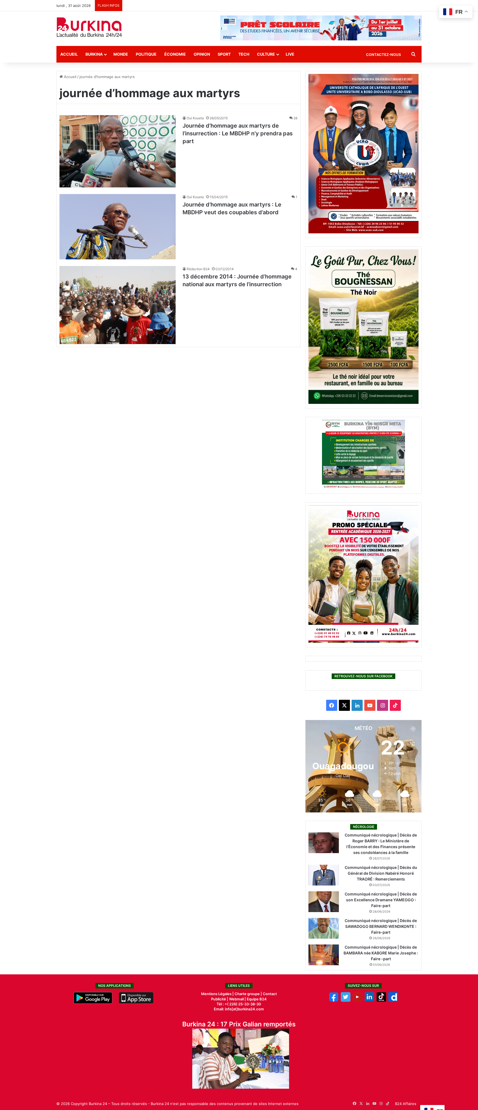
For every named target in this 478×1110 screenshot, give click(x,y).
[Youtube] (357, 1000)
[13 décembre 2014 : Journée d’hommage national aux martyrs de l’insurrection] (117, 305)
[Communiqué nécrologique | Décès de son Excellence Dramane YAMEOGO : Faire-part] (323, 901)
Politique (146, 54)
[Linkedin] (369, 1000)
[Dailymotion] (393, 1000)
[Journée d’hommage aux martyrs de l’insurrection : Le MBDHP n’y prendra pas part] (117, 151)
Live (290, 54)
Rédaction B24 (198, 269)
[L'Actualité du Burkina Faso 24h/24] (89, 27)
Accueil (69, 54)
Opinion (202, 54)
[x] (345, 1000)
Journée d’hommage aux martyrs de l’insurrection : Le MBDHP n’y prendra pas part (238, 133)
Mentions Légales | (218, 994)
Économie (175, 54)
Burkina (94, 54)
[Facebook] (334, 1000)
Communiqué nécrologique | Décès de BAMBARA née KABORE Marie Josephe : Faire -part (381, 953)
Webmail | (237, 999)
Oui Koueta (195, 118)
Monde (120, 54)
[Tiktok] (381, 1000)
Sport (224, 54)
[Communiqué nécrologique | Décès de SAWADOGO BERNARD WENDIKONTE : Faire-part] (323, 928)
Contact (270, 994)
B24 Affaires (405, 1103)
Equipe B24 (256, 999)
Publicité (218, 999)
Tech (243, 54)
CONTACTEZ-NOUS (383, 54)
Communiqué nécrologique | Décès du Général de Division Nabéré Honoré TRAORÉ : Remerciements (381, 873)
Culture (266, 54)
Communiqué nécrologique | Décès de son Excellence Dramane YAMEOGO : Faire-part (381, 900)
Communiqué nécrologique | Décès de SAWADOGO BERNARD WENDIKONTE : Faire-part (381, 926)
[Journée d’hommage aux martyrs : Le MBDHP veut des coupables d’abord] (117, 226)
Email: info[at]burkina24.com (239, 1009)
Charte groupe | (249, 994)
